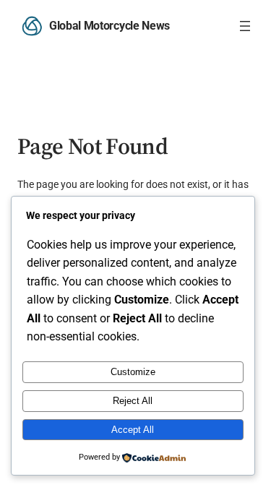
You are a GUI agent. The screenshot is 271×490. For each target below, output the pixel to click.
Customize (133, 371)
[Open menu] (245, 26)
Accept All (132, 429)
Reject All (132, 400)
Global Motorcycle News (109, 26)
